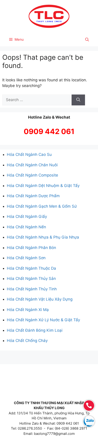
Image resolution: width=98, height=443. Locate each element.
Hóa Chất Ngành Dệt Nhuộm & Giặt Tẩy (43, 185)
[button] (87, 39)
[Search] (78, 100)
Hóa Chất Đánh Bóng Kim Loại (34, 330)
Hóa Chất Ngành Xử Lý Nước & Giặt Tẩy (43, 320)
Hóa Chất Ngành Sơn (26, 258)
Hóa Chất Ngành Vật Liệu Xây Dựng (39, 299)
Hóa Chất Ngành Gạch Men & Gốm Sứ (42, 206)
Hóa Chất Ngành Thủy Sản (31, 278)
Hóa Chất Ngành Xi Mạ (28, 309)
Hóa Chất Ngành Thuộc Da (31, 268)
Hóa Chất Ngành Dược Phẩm (33, 196)
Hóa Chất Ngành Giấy (27, 216)
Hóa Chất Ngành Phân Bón (31, 247)
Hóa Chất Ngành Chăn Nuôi (32, 165)
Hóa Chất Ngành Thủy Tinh (32, 289)
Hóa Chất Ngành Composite (32, 175)
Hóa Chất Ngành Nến (26, 227)
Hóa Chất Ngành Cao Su (29, 154)
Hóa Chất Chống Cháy (27, 340)
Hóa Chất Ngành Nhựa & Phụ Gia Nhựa (43, 237)
